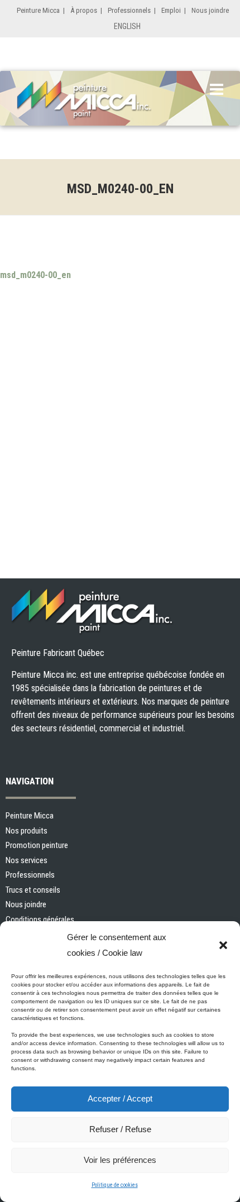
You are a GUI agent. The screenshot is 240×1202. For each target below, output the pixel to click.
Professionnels (129, 10)
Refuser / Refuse (120, 1129)
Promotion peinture (37, 845)
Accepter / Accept (120, 1098)
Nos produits (26, 831)
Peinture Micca (38, 10)
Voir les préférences (120, 1160)
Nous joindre (210, 10)
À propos (83, 10)
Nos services (26, 860)
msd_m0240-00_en (35, 275)
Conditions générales (40, 919)
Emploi (171, 10)
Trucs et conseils (33, 890)
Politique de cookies (115, 1185)
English (127, 26)
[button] (223, 945)
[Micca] (98, 100)
